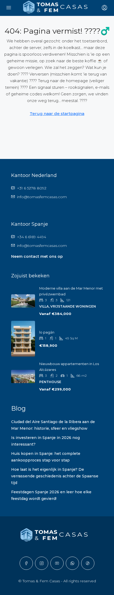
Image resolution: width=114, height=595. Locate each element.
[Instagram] (41, 563)
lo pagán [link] (46, 332)
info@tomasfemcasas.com (42, 196)
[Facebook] (26, 563)
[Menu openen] (9, 8)
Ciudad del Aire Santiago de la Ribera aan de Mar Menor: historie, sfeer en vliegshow (53, 425)
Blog (18, 408)
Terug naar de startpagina (57, 113)
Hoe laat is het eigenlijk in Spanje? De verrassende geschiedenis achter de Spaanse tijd (54, 476)
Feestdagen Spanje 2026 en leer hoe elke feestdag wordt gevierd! (51, 495)
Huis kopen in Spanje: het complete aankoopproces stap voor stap (45, 457)
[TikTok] (87, 563)
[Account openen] (104, 8)
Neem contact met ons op (37, 256)
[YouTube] (57, 563)
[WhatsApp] (72, 563)
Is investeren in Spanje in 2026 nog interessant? (45, 441)
